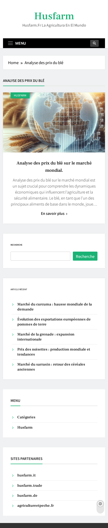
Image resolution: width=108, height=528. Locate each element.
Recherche (16, 244)
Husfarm (54, 16)
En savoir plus (53, 213)
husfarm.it (26, 475)
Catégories (26, 417)
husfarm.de (27, 495)
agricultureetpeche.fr (35, 505)
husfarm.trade (29, 485)
